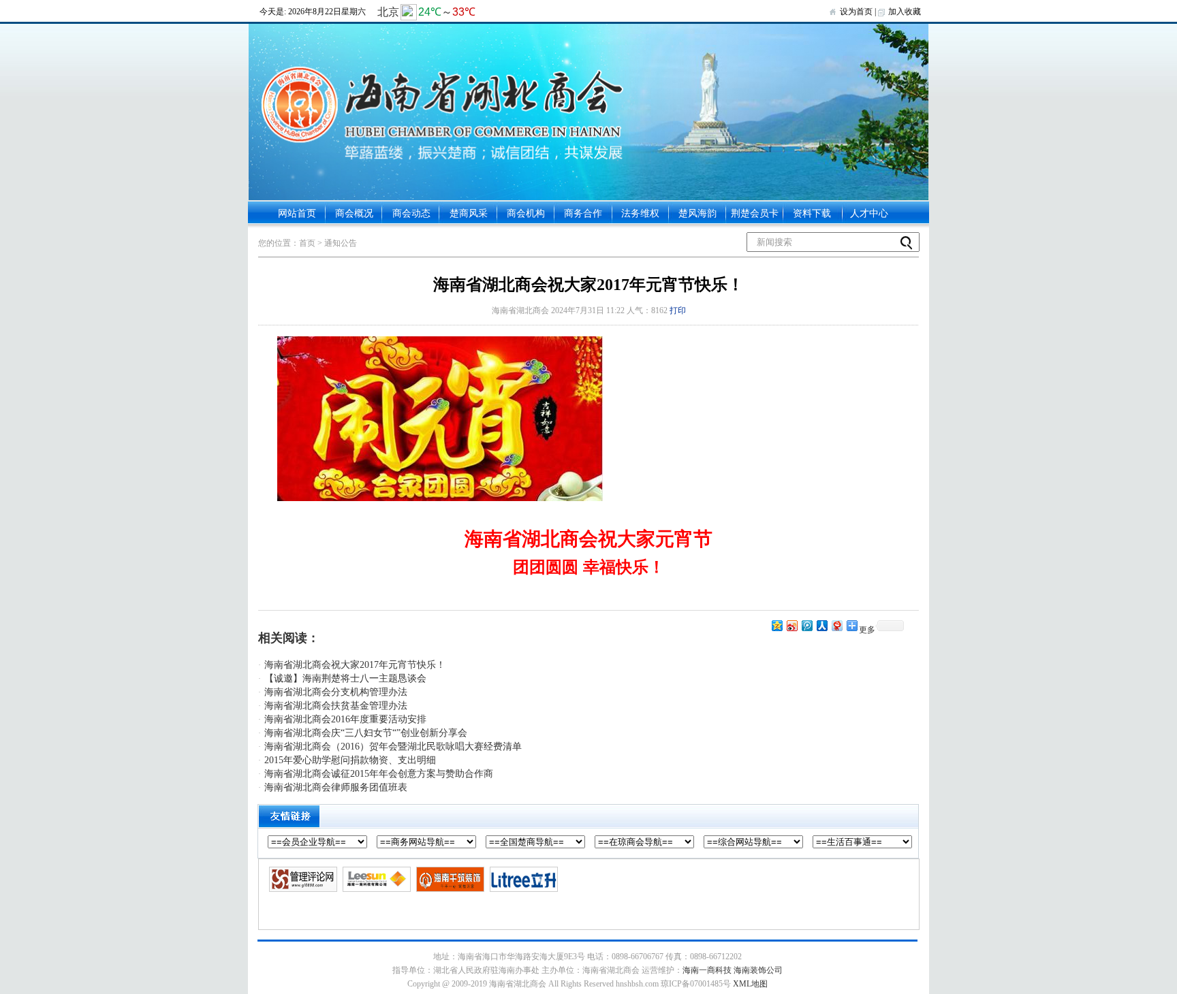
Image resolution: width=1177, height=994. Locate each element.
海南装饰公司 (758, 970)
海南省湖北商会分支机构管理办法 (335, 692)
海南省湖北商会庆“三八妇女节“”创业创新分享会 (365, 733)
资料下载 (812, 213)
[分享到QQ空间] (776, 625)
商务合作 (583, 213)
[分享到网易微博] (836, 625)
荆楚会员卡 (755, 213)
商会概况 (354, 213)
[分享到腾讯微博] (806, 625)
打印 (678, 310)
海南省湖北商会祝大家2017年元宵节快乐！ (354, 665)
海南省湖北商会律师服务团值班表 (335, 787)
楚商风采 (469, 213)
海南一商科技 (707, 970)
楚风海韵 (697, 213)
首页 (307, 243)
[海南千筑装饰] (448, 880)
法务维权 (640, 213)
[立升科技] (522, 880)
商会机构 (526, 213)
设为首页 (856, 11)
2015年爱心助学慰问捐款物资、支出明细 (350, 760)
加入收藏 (904, 11)
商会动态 (411, 213)
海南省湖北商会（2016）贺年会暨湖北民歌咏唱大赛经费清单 (393, 746)
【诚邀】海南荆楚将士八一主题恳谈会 (345, 678)
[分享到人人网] (821, 625)
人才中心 (869, 213)
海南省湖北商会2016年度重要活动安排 (345, 719)
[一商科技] (375, 880)
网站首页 (297, 213)
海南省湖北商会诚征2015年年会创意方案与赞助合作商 (378, 774)
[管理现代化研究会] (301, 880)
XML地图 (750, 984)
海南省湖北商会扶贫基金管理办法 (335, 706)
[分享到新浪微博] (791, 625)
